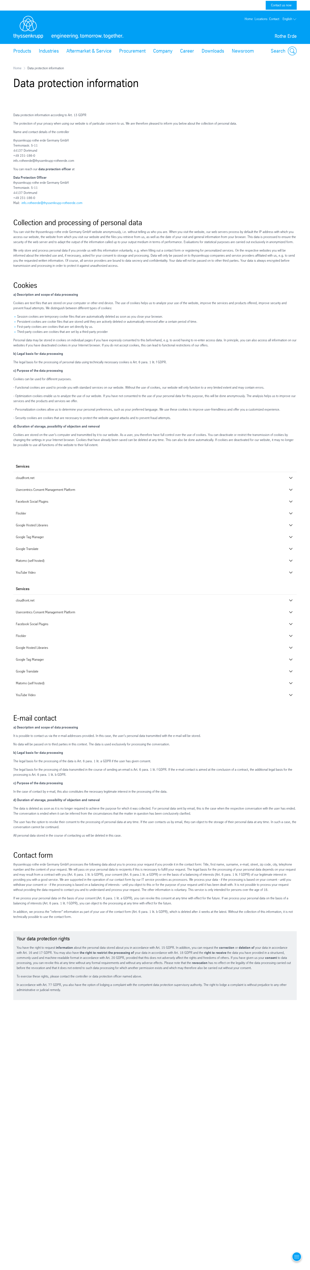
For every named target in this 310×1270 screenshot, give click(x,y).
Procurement (132, 51)
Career (187, 51)
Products (22, 51)
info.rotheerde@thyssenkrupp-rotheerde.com (52, 203)
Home (249, 19)
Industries (49, 51)
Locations (261, 19)
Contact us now (281, 5)
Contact (274, 19)
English (287, 19)
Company (163, 51)
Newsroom (243, 51)
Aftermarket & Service (89, 51)
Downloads (213, 51)
